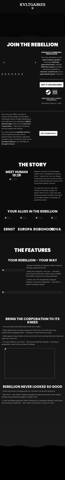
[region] (20, 64)
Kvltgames (32, 5)
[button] (32, 8)
